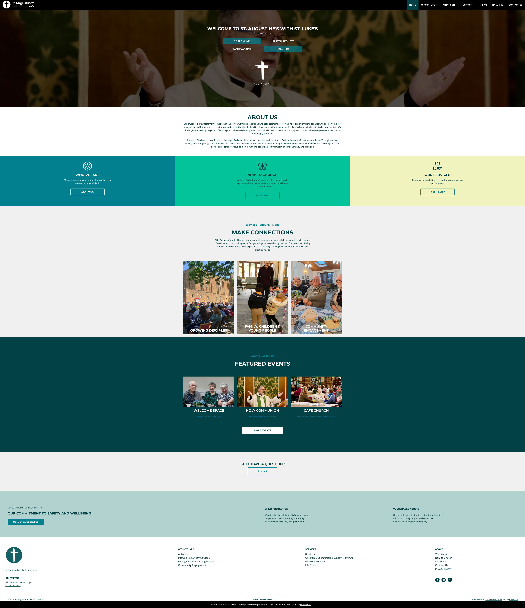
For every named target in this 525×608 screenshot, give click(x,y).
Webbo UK (513, 599)
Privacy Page (305, 604)
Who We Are (442, 554)
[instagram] (450, 580)
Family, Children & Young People (196, 561)
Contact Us (441, 565)
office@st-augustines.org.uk (19, 582)
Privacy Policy (443, 569)
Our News (440, 561)
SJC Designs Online (493, 599)
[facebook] (437, 580)
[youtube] (443, 580)
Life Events (311, 565)
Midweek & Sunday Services (194, 557)
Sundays (310, 554)
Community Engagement (192, 565)
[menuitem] (412, 5)
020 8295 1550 (13, 585)
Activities (183, 554)
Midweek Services (315, 561)
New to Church (443, 557)
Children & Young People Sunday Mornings (329, 557)
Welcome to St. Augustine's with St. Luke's (262, 28)
